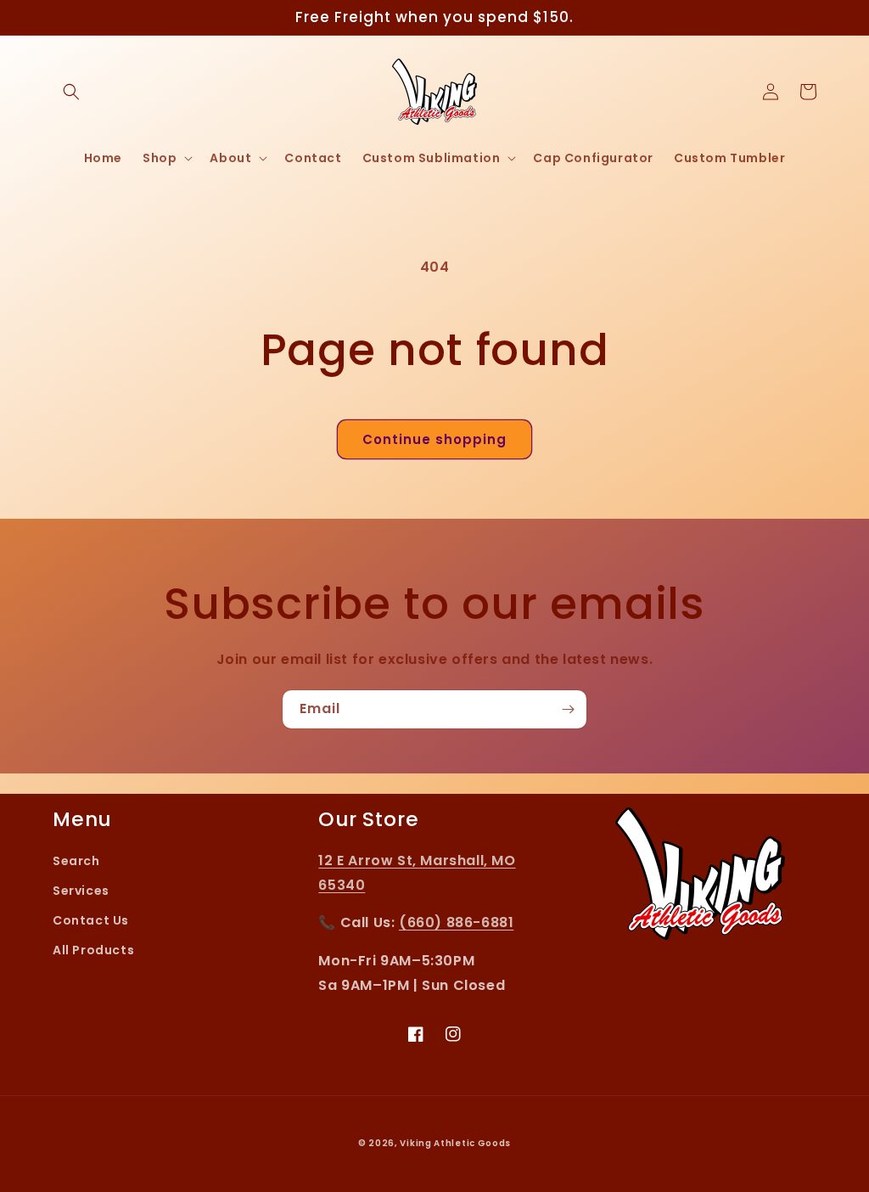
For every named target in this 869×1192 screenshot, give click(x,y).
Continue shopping (434, 439)
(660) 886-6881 (456, 922)
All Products (93, 950)
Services (81, 890)
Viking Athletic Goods (455, 1143)
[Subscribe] (567, 709)
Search (76, 860)
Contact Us (91, 920)
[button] (71, 91)
